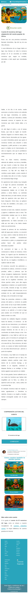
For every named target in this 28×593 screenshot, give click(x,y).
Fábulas (6, 561)
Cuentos (18, 541)
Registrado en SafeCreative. (14, 454)
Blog (5, 544)
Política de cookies (14, 587)
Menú (4, 2)
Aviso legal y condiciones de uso (14, 585)
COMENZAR (14, 441)
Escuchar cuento (16, 28)
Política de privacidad (14, 589)
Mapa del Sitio (6, 548)
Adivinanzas (7, 568)
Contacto (6, 551)
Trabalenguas (7, 559)
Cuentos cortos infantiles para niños (11, 5)
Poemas (17, 551)
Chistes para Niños (6, 572)
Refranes (18, 550)
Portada (2, 5)
